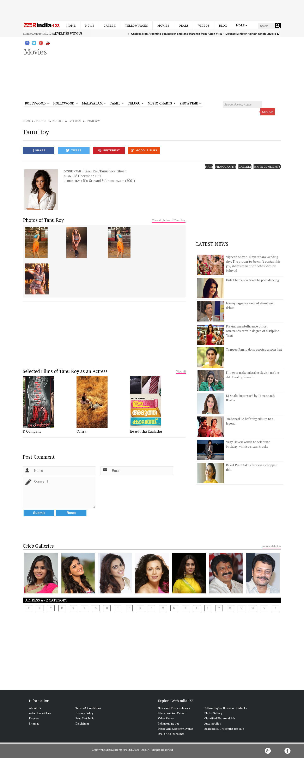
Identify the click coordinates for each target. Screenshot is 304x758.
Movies (163, 25)
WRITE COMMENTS (267, 166)
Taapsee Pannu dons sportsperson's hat (254, 349)
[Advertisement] (152, 10)
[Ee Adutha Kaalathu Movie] (145, 427)
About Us (35, 708)
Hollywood (63, 103)
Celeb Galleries (38, 546)
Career (110, 25)
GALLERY (245, 166)
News (89, 25)
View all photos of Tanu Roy (168, 220)
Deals (184, 25)
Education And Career (172, 713)
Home (71, 25)
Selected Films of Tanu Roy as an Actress (65, 371)
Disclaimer (82, 723)
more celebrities (271, 546)
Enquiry (34, 718)
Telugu (134, 103)
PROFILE (57, 121)
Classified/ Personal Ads (220, 718)
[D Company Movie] (38, 427)
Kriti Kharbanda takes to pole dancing (252, 280)
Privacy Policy (84, 713)
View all (181, 371)
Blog (223, 25)
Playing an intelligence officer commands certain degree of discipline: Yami (253, 330)
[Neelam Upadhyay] (78, 592)
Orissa (81, 431)
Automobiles (212, 723)
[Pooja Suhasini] (41, 592)
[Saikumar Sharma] (263, 592)
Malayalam (92, 103)
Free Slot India (84, 718)
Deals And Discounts (171, 734)
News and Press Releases (174, 708)
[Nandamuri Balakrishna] (226, 592)
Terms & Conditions (88, 708)
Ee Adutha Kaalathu (146, 431)
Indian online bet (168, 723)
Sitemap (34, 723)
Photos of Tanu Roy (43, 220)
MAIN (209, 166)
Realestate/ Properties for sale (224, 729)
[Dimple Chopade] (115, 592)
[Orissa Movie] (92, 427)
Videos (203, 25)
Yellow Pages (136, 25)
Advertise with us (67, 33)
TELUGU (41, 121)
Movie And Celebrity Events (175, 729)
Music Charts (160, 103)
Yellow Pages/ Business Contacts (225, 708)
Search (267, 111)
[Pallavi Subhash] (189, 592)
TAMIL (115, 103)
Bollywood (35, 103)
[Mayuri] (152, 592)
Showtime (189, 103)
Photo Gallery (213, 713)
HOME (27, 121)
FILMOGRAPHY (225, 166)
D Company (32, 431)
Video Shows (166, 718)
